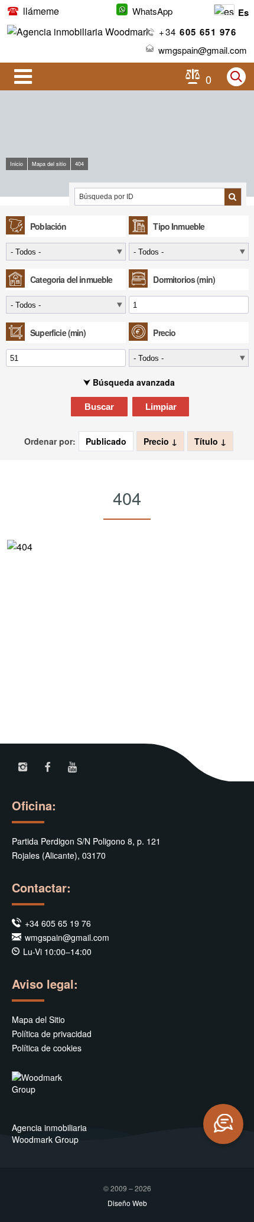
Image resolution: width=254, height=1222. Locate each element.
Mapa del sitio (49, 164)
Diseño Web (127, 1203)
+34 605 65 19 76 (58, 923)
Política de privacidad (52, 1033)
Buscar (99, 407)
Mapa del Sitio (38, 1019)
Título (207, 441)
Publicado (106, 441)
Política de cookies (47, 1048)
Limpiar (161, 407)
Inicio (16, 164)
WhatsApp (152, 11)
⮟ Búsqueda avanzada (129, 382)
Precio (157, 441)
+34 (197, 31)
